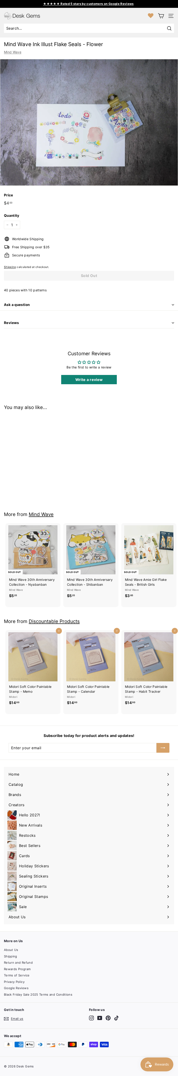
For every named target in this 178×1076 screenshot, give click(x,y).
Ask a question (17, 304)
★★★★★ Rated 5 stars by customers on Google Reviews (88, 4)
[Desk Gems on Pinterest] (108, 1018)
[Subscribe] (162, 748)
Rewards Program (17, 969)
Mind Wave (12, 52)
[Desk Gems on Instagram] (91, 1018)
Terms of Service (17, 975)
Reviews (11, 323)
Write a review (89, 379)
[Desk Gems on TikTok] (116, 1018)
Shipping (10, 267)
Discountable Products (54, 621)
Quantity (11, 215)
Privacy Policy (14, 982)
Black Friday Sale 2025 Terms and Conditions (38, 994)
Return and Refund (18, 962)
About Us (11, 950)
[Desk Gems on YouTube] (99, 1018)
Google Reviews (16, 988)
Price (8, 195)
